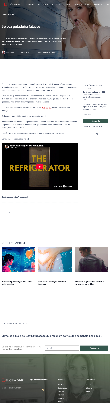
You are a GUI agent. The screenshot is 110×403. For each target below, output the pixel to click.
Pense (60, 402)
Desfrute (61, 391)
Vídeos (88, 384)
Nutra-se (61, 398)
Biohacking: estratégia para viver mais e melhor (16, 283)
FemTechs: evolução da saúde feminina (52, 283)
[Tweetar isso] (9, 212)
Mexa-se (61, 395)
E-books (89, 388)
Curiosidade (62, 388)
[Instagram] (85, 134)
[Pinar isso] (19, 212)
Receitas (61, 384)
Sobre (88, 391)
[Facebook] (91, 134)
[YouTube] (103, 134)
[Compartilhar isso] (4, 212)
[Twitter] (97, 134)
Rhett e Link (46, 107)
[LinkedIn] (85, 140)
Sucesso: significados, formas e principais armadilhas (89, 283)
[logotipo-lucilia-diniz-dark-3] (13, 4)
